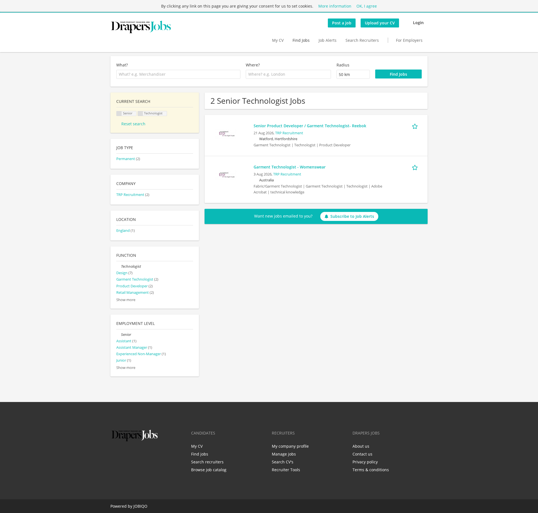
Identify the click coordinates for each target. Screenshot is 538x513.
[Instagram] (142, 454)
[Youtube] (150, 454)
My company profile (290, 446)
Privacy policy (365, 462)
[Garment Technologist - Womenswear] (226, 174)
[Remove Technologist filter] (118, 266)
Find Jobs (301, 40)
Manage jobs (284, 454)
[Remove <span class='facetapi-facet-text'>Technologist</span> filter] (140, 113)
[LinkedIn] (133, 454)
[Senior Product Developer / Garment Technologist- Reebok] (226, 133)
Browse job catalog (208, 469)
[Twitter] (124, 454)
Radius (343, 65)
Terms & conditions (371, 469)
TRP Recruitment (289, 133)
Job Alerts (328, 40)
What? (122, 65)
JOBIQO (140, 506)
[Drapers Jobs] (140, 27)
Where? (253, 65)
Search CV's (282, 462)
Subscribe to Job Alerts (352, 216)
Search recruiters (207, 462)
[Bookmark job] (416, 126)
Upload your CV (380, 23)
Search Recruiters (362, 40)
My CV (278, 40)
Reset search (133, 123)
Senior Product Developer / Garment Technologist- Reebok (310, 125)
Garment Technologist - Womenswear (290, 167)
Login (418, 22)
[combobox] (178, 74)
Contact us (362, 454)
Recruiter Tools (286, 469)
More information (334, 6)
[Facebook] (114, 454)
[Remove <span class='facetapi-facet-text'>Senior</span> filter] (119, 113)
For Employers (409, 40)
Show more (125, 299)
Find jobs (199, 454)
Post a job (341, 23)
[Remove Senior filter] (118, 334)
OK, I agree (366, 6)
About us (361, 446)
